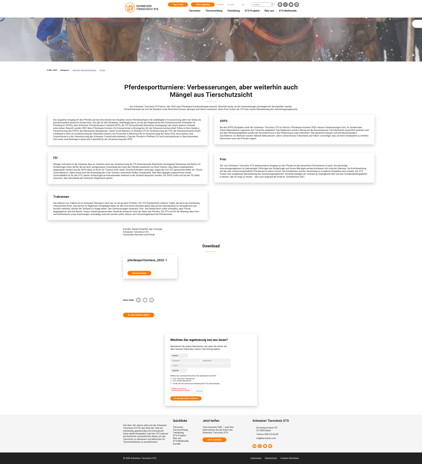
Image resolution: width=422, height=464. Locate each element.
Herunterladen (139, 273)
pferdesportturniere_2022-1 (147, 260)
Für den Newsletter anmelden (186, 398)
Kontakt (177, 443)
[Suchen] (272, 4)
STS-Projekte (179, 435)
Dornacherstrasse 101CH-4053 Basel (267, 429)
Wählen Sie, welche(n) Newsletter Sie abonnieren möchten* (193, 376)
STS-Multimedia (180, 441)
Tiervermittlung (180, 430)
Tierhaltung (178, 432)
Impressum (256, 458)
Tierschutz (178, 427)
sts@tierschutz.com (266, 438)
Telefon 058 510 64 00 (267, 434)
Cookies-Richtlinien (289, 458)
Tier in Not (178, 4)
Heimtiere (76, 70)
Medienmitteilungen (88, 70)
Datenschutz (271, 458)
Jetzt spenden (203, 4)
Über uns (177, 438)
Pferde (102, 70)
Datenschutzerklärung (192, 384)
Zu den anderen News (139, 315)
